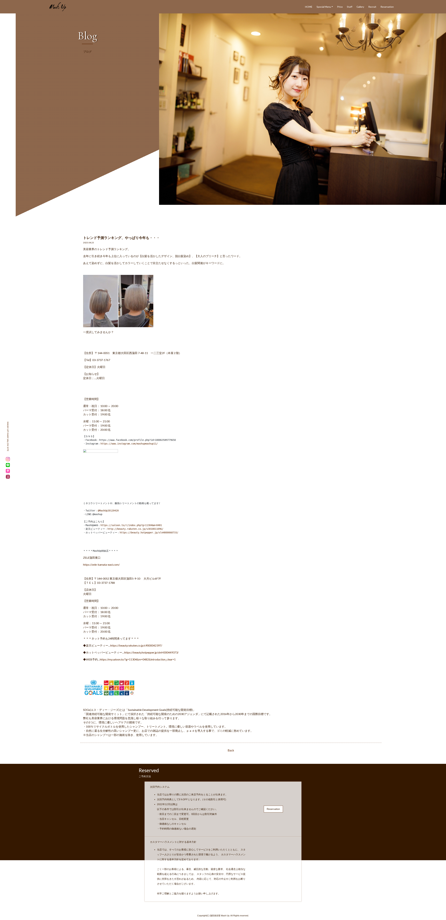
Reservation (387, 6)
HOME (308, 6)
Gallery (360, 6)
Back (231, 750)
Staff (349, 6)
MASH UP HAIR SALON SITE (8, 436)
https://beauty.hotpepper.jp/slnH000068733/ (149, 532)
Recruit (372, 6)
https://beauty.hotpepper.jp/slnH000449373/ (151, 652)
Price (340, 6)
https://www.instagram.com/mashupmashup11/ (129, 443)
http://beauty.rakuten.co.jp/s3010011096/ (135, 528)
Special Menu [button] (324, 6)
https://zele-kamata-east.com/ (101, 564)
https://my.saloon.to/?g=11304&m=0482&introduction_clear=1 (138, 659)
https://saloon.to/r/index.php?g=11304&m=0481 (131, 525)
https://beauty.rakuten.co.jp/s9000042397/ (136, 645)
